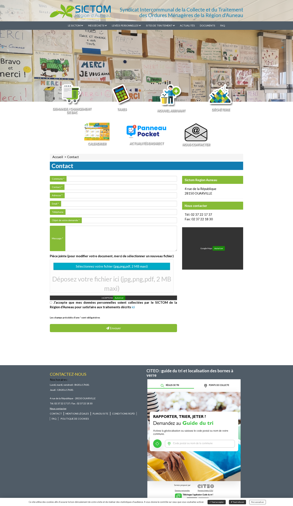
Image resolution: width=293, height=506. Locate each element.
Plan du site (100, 413)
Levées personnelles (125, 25)
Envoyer (115, 328)
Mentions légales (77, 413)
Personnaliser (257, 502)
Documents (207, 25)
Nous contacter (58, 408)
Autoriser (119, 298)
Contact (73, 157)
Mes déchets (96, 25)
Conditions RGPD (123, 413)
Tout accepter (217, 502)
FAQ (222, 25)
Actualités (187, 25)
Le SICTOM (74, 25)
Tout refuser (238, 502)
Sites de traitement (159, 25)
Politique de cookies (75, 418)
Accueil (57, 157)
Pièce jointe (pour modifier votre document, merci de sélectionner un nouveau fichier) (112, 256)
